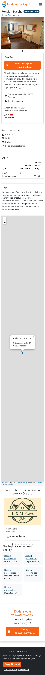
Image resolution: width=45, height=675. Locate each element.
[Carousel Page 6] (26, 544)
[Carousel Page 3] (18, 544)
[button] (22, 352)
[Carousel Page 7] (29, 544)
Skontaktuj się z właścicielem (24, 65)
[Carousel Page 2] (15, 544)
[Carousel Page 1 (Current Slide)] (12, 544)
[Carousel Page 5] (24, 544)
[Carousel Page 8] (32, 544)
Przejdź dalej (12, 664)
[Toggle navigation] (41, 4)
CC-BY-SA (39, 482)
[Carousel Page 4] (21, 544)
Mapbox (11, 485)
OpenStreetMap (22, 482)
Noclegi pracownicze (10, 558)
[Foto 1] (22, 51)
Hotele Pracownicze (10, 15)
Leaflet (5, 482)
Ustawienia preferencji (16, 669)
